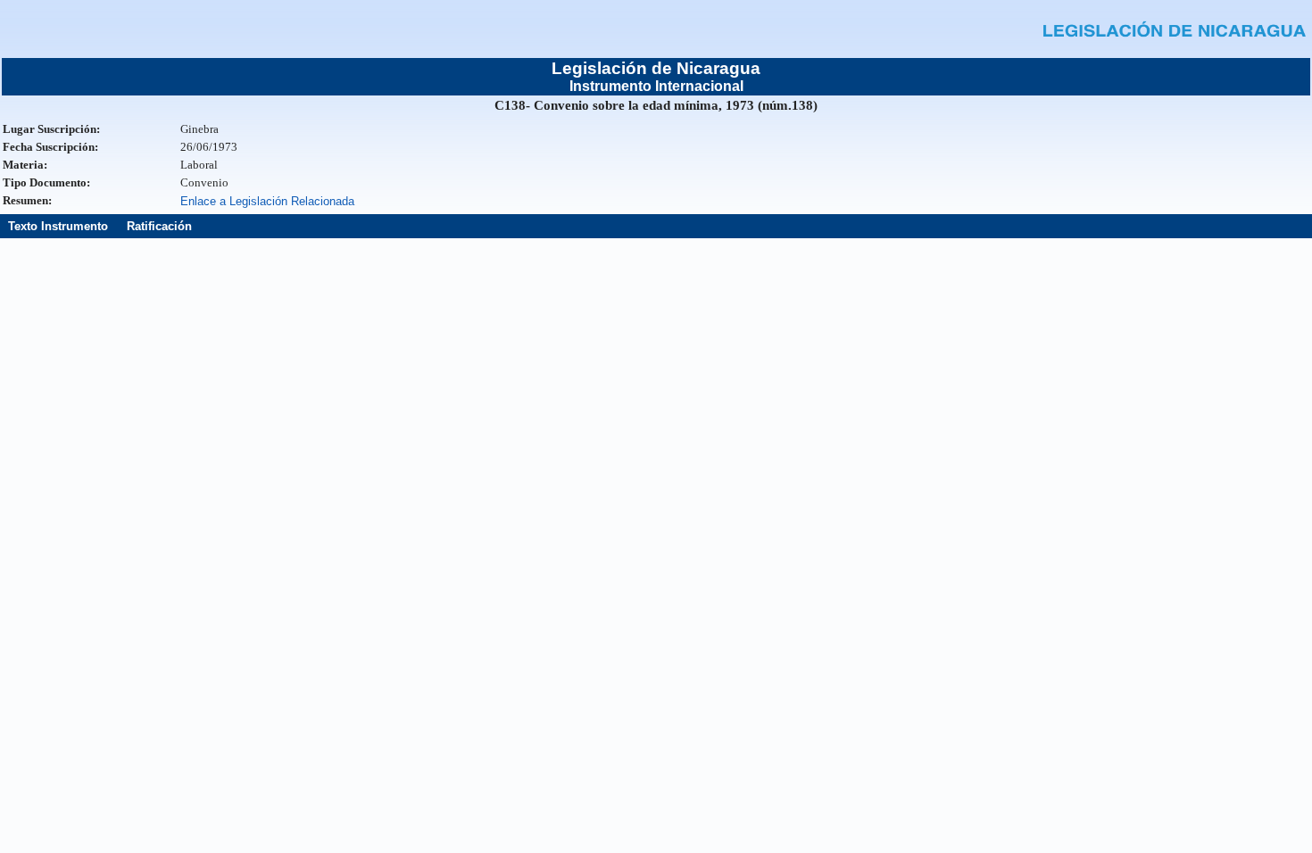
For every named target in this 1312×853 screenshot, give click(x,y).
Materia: (25, 164)
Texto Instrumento (58, 226)
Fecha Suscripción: (50, 146)
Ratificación (159, 226)
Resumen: (27, 200)
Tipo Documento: (46, 182)
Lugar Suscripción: (51, 129)
